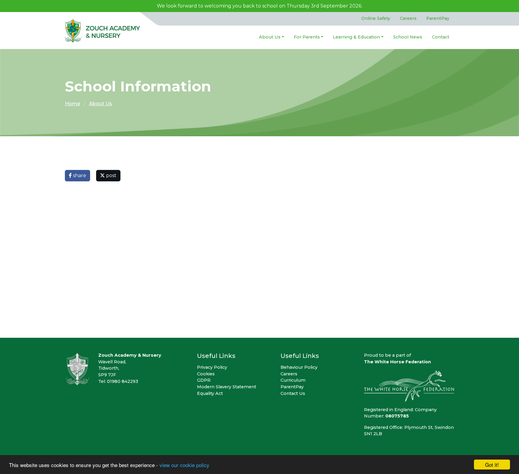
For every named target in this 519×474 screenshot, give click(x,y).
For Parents (307, 37)
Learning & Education (356, 37)
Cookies (206, 374)
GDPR (204, 380)
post (111, 175)
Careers (408, 18)
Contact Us (293, 393)
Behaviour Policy (299, 367)
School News (407, 37)
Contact (440, 37)
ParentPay (437, 18)
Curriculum (293, 380)
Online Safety (375, 18)
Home (72, 103)
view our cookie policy (184, 465)
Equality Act (210, 393)
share (79, 175)
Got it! (492, 464)
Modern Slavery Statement (226, 386)
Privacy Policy (212, 367)
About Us (270, 37)
